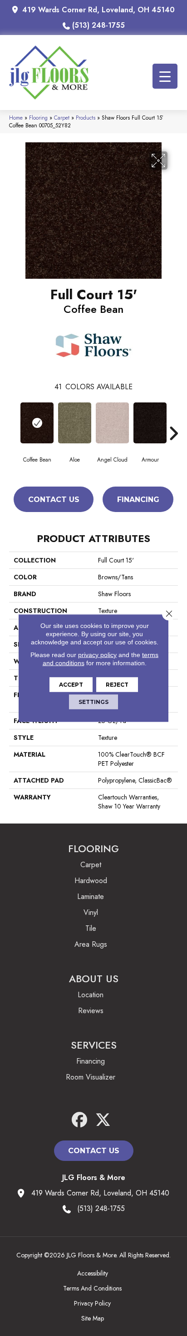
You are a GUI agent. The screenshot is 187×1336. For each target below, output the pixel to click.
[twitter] (103, 1120)
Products (85, 117)
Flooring (38, 117)
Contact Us (53, 499)
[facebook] (79, 1120)
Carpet (61, 117)
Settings (93, 701)
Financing (138, 499)
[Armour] (150, 423)
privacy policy (97, 654)
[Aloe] (75, 423)
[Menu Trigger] (165, 76)
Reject (117, 684)
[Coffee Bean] (37, 423)
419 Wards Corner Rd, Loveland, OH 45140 (98, 10)
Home (16, 117)
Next (173, 419)
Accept (71, 684)
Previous (13, 419)
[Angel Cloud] (112, 423)
